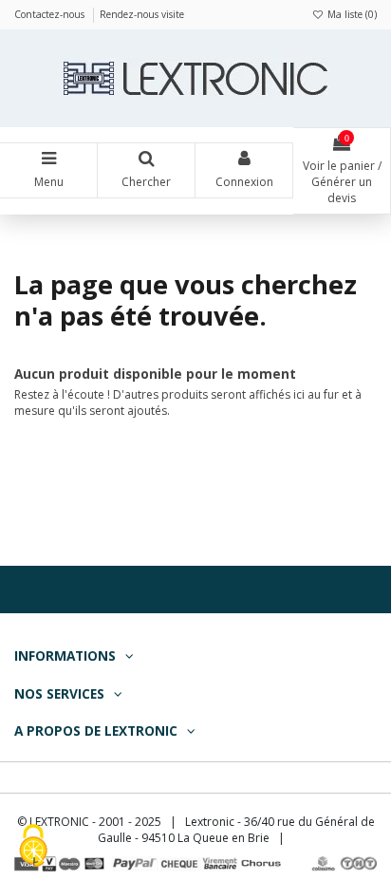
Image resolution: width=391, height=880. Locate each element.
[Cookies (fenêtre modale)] (33, 847)
